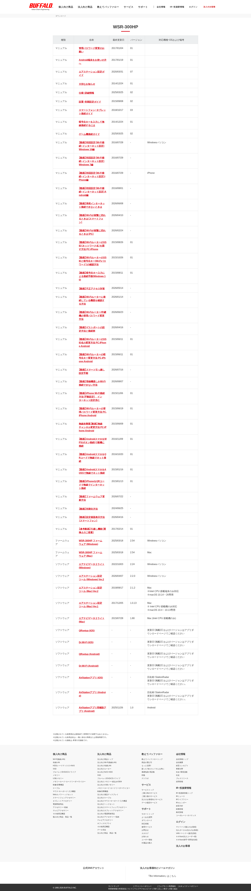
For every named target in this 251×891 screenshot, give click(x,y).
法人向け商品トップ (105, 759)
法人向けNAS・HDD (105, 772)
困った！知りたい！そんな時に (153, 768)
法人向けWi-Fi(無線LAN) (106, 762)
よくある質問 (147, 817)
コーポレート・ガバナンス (186, 815)
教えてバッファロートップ (152, 759)
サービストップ (148, 789)
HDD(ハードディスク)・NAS (64, 765)
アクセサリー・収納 (60, 807)
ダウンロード (147, 820)
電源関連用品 (58, 804)
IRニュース (180, 796)
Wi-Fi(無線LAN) (59, 759)
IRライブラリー (182, 799)
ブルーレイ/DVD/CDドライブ (64, 772)
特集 (143, 775)
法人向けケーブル (104, 797)
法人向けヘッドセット (106, 804)
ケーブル (56, 788)
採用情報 (179, 781)
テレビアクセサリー (61, 810)
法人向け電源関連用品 (106, 813)
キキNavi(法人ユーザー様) (186, 836)
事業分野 (179, 768)
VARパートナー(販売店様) (186, 833)
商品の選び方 (147, 762)
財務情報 (179, 809)
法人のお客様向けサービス (152, 799)
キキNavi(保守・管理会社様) (186, 839)
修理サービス (147, 826)
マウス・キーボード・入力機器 (64, 791)
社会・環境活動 (181, 772)
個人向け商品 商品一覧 (62, 816)
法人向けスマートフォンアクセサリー (112, 807)
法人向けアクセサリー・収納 (108, 816)
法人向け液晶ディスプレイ (107, 794)
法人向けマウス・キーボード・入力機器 (112, 800)
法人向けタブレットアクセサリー (110, 810)
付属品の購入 (147, 842)
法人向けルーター (104, 768)
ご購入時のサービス (149, 793)
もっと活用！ (146, 765)
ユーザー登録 (147, 839)
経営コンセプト (182, 765)
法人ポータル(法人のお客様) (187, 830)
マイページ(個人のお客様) (186, 826)
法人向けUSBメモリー (106, 784)
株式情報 (179, 812)
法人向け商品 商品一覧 (106, 833)
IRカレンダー (181, 802)
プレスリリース (182, 778)
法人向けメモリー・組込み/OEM (109, 781)
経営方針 (179, 805)
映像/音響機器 (58, 784)
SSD (55, 768)
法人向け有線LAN (104, 765)
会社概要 (179, 762)
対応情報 (145, 823)
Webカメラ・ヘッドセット (63, 794)
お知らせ (145, 836)
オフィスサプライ (104, 823)
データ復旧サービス (149, 802)
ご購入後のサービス (149, 796)
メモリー (56, 775)
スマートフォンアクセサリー (64, 797)
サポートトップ (148, 814)
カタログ (145, 833)
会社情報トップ (182, 759)
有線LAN (56, 762)
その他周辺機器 (59, 813)
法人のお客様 (183, 845)
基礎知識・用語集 (148, 772)
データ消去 (101, 829)
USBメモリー (58, 778)
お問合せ (145, 830)
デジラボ (145, 778)
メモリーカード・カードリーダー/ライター (69, 781)
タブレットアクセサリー (62, 800)
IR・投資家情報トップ (184, 793)
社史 (178, 775)
